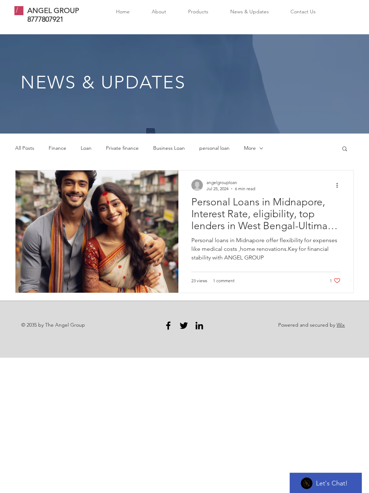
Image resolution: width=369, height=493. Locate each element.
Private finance (122, 148)
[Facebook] (168, 325)
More (250, 148)
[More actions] (339, 185)
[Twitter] (183, 325)
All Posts (24, 148)
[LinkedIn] (199, 325)
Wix (341, 325)
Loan (86, 148)
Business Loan (169, 148)
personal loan (214, 148)
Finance (57, 148)
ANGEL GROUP (53, 10)
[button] (344, 149)
